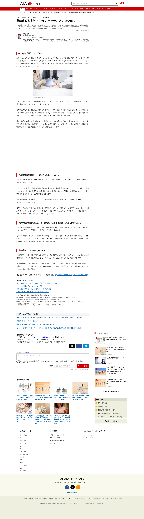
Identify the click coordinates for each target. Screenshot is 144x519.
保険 (31, 9)
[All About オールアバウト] (27, 4)
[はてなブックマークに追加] (86, 346)
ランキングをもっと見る (111, 391)
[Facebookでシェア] (79, 346)
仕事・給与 (42, 12)
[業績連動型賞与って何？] (52, 83)
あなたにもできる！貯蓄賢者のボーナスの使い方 (33, 289)
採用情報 (31, 499)
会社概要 (24, 499)
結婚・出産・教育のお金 (71, 9)
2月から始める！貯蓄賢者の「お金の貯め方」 (32, 292)
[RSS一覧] (78, 487)
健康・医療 (23, 440)
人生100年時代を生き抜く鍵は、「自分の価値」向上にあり (37, 283)
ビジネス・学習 (24, 454)
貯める (22, 9)
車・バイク (23, 470)
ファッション (23, 465)
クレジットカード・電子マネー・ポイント (52, 9)
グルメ (22, 468)
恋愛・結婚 (23, 451)
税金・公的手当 (96, 9)
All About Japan (88, 438)
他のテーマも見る (111, 421)
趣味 (21, 462)
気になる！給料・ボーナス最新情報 (57, 12)
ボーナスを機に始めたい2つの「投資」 (30, 286)
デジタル (22, 446)
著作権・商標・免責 (84, 499)
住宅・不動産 (23, 435)
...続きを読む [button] (86, 41)
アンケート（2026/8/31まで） (42, 337)
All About (22, 12)
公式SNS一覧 (72, 492)
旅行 (21, 459)
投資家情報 (38, 499)
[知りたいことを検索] (116, 3)
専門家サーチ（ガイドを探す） (58, 435)
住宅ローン (37, 9)
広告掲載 (44, 499)
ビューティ (23, 443)
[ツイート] (72, 346)
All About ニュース (89, 435)
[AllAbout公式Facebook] (67, 487)
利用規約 (51, 499)
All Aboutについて (73, 499)
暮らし (22, 448)
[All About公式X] (72, 487)
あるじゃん (110, 9)
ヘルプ (120, 499)
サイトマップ (112, 499)
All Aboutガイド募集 (55, 438)
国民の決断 (52, 443)
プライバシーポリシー (61, 499)
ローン (103, 9)
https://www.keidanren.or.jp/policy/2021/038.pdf (71, 275)
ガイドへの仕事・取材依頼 (57, 440)
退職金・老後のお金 (85, 9)
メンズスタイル (24, 457)
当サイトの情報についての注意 (99, 499)
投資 (27, 9)
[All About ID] (122, 4)
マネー (39, 4)
